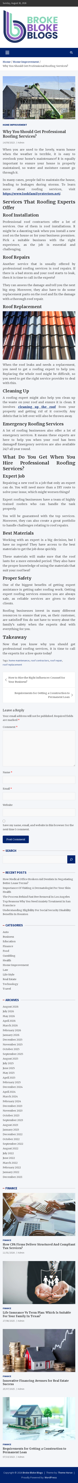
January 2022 (11, 1172)
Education (9, 941)
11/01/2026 (9, 1252)
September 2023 (13, 1120)
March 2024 (10, 1096)
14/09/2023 (9, 142)
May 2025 (9, 1072)
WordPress (51, 1477)
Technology (10, 984)
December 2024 (13, 1087)
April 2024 (9, 1091)
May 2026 (9, 1016)
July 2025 (8, 1063)
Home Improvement (15, 124)
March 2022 (10, 1162)
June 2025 (9, 1068)
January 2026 (11, 1035)
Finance (8, 946)
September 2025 (13, 1054)
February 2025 (12, 1082)
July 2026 (8, 1011)
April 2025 (9, 1077)
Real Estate (9, 979)
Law (5, 970)
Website (8, 805)
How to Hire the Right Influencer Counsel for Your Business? (36, 679)
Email (7, 788)
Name (7, 772)
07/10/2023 (9, 1456)
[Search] (71, 859)
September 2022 (13, 1143)
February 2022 (12, 1167)
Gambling (9, 955)
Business (8, 936)
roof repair (56, 660)
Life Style (8, 974)
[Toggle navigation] (7, 52)
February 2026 (12, 1030)
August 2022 (10, 1148)
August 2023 (10, 1125)
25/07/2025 (9, 1388)
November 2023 (12, 1110)
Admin (21, 142)
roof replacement (12, 664)
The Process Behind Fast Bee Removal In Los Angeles (36, 896)
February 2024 (12, 1101)
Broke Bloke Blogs (33, 1472)
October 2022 (11, 1139)
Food (6, 951)
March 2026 (10, 1025)
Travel (7, 988)
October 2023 (11, 1115)
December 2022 (12, 1134)
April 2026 (9, 1020)
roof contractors (40, 660)
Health (7, 960)
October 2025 (11, 1049)
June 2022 (9, 1158)
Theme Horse (65, 1472)
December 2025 (12, 1039)
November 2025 (13, 1044)
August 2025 (10, 1058)
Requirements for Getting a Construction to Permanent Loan (42, 695)
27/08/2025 (9, 1320)
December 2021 (12, 1177)
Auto (6, 932)
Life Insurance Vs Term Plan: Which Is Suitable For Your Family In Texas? (37, 1314)
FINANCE (11, 1188)
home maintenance (19, 660)
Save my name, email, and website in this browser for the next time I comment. (38, 827)
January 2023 (11, 1129)
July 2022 (8, 1153)
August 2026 (11, 1006)
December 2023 (12, 1106)
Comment (10, 727)
